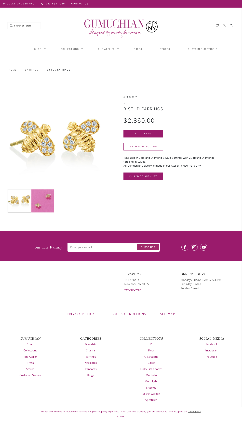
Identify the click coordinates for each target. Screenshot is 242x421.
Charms (90, 350)
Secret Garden (151, 394)
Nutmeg (151, 387)
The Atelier (106, 49)
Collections (70, 49)
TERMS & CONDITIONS (127, 314)
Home (13, 69)
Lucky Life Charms (151, 369)
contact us (79, 3)
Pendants (91, 369)
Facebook (212, 344)
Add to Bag (143, 133)
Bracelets (90, 344)
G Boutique (151, 357)
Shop (37, 49)
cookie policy (194, 411)
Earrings (31, 69)
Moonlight (151, 381)
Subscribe (148, 247)
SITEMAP (167, 314)
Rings (90, 375)
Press (138, 49)
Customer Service (201, 49)
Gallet (151, 363)
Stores (165, 49)
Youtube (211, 357)
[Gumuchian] (121, 26)
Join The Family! (48, 247)
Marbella (151, 375)
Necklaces (91, 363)
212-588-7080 (132, 290)
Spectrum (151, 400)
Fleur (151, 350)
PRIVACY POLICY (80, 314)
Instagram (211, 350)
